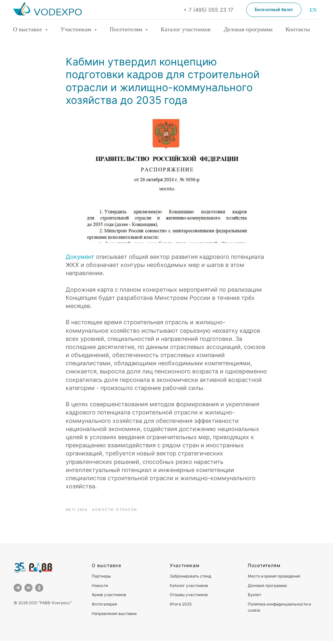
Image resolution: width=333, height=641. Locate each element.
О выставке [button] (28, 29)
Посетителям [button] (127, 29)
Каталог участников (186, 29)
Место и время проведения (274, 576)
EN (313, 10)
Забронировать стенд (190, 576)
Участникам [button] (76, 29)
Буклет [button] (254, 594)
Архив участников (109, 594)
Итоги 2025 (181, 604)
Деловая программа (248, 29)
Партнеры (101, 576)
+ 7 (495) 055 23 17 (208, 10)
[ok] (39, 588)
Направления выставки (114, 613)
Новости (100, 585)
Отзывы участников (189, 594)
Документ (80, 256)
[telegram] (18, 588)
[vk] (28, 588)
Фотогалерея (104, 604)
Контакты (298, 29)
